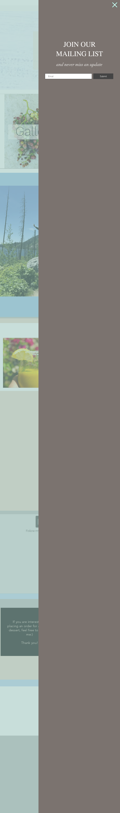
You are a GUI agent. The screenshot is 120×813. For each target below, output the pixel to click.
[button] (114, 4)
